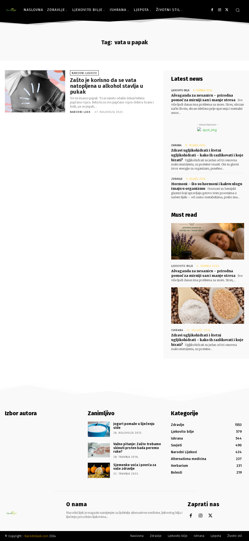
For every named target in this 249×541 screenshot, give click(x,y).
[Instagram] (219, 10)
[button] (237, 10)
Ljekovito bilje (180, 90)
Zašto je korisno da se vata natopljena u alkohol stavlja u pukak (106, 86)
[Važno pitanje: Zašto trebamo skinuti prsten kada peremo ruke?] (99, 449)
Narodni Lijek (80, 112)
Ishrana (176, 145)
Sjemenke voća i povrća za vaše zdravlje (134, 467)
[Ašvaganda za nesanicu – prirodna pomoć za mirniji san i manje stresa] (207, 241)
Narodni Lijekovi (84, 73)
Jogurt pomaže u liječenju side (133, 426)
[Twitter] (226, 10)
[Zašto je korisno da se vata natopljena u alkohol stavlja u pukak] (35, 91)
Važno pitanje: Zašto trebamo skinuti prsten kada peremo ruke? (137, 448)
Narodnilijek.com (36, 536)
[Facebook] (212, 10)
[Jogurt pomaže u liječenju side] (99, 429)
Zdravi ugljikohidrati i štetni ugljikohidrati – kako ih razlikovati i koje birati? (207, 155)
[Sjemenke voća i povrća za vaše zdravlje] (99, 470)
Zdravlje (177, 179)
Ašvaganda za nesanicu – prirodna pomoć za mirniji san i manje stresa (203, 97)
